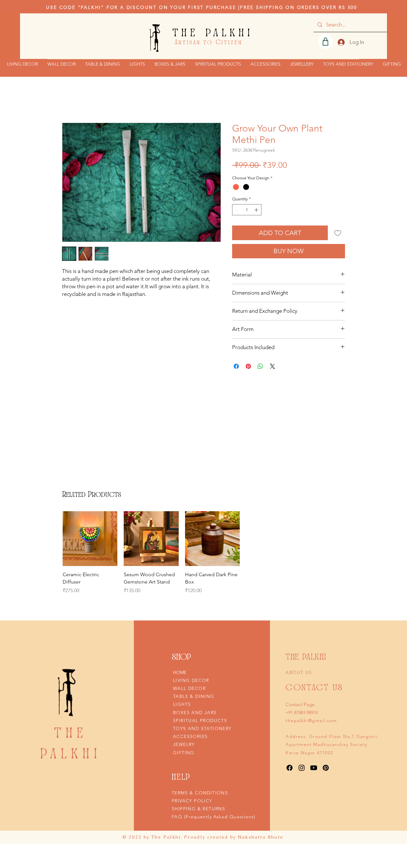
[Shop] (325, 41)
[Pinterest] (326, 768)
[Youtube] (314, 768)
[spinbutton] (247, 209)
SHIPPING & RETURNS (198, 809)
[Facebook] (289, 768)
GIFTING (183, 753)
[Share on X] (272, 366)
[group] (151, 556)
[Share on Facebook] (236, 366)
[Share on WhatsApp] (260, 366)
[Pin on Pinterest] (248, 366)
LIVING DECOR (191, 680)
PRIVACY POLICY (192, 801)
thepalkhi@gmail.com (311, 720)
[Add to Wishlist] (337, 233)
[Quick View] (90, 538)
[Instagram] (302, 768)
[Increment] (257, 209)
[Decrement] (237, 209)
